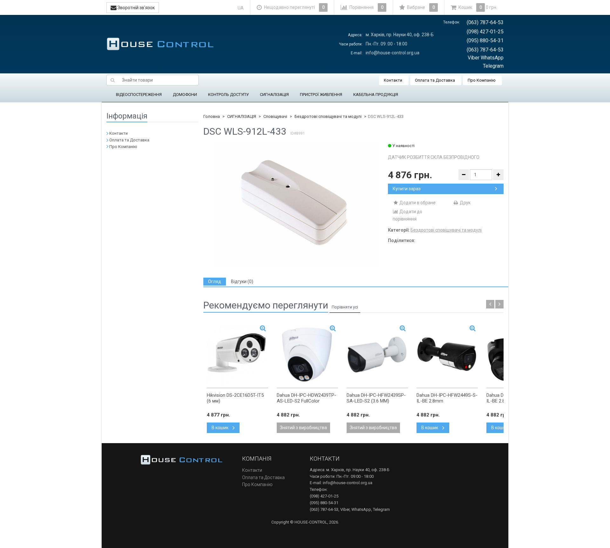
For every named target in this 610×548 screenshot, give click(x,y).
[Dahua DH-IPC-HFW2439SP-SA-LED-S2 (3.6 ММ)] (377, 354)
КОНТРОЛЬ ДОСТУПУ (228, 94)
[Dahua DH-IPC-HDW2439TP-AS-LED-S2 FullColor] (307, 354)
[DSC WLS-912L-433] (295, 205)
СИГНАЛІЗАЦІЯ (274, 94)
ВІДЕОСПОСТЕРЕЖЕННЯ (139, 94)
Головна (211, 116)
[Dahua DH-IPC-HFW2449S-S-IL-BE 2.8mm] (447, 354)
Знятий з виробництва (303, 427)
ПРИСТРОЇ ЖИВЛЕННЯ (321, 94)
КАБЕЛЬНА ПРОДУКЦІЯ (375, 94)
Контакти (393, 80)
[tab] (214, 282)
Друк (465, 202)
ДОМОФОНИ (185, 94)
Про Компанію (482, 80)
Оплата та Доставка (435, 80)
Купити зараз (407, 188)
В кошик (220, 427)
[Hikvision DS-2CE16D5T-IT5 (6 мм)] (237, 354)
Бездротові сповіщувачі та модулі (328, 116)
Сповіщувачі (275, 116)
